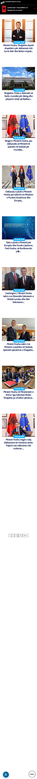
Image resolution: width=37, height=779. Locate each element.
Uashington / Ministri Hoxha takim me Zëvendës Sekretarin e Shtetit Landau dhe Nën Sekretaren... (18, 298)
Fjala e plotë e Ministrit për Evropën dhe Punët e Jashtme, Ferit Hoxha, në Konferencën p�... (18, 247)
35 (20, 535)
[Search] (35, 9)
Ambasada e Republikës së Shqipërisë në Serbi (17, 9)
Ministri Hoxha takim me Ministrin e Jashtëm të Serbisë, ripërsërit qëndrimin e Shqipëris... (18, 347)
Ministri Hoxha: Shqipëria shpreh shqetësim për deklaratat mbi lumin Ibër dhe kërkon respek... (18, 48)
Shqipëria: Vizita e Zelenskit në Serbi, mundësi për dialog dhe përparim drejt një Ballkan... (18, 96)
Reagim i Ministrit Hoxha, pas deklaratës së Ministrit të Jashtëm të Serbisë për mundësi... (18, 145)
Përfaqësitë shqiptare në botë (12, 1)
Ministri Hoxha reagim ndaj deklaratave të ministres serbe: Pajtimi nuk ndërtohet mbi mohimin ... (18, 444)
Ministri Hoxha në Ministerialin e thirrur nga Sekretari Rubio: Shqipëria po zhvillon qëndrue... (18, 394)
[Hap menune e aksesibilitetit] (6, 775)
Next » (25, 535)
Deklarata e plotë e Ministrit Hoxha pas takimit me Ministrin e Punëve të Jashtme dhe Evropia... (18, 196)
